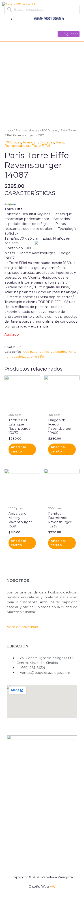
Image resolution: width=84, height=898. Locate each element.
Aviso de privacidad (22, 627)
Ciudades (46, 142)
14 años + (30, 142)
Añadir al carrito (18, 449)
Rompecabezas (27, 130)
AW (53, 887)
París (60, 142)
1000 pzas (50, 130)
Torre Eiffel (41, 146)
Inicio (8, 130)
